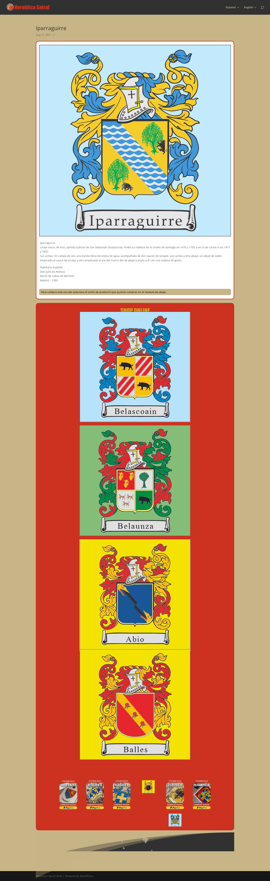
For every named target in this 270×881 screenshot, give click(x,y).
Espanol (231, 7)
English (248, 7)
